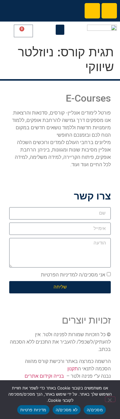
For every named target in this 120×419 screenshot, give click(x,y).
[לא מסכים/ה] (110, 399)
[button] (60, 30)
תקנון (72, 369)
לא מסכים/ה (67, 409)
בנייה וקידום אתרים (44, 376)
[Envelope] (92, 10)
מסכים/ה (95, 409)
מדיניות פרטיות (33, 409)
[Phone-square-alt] (109, 10)
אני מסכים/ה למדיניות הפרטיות (73, 275)
